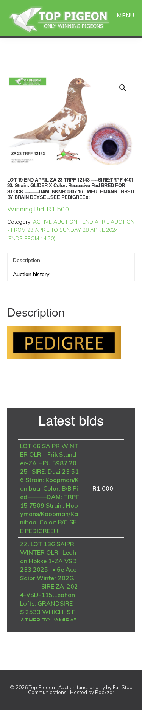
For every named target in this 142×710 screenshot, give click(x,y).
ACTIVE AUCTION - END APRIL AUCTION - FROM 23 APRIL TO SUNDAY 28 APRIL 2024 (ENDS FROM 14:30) (70, 230)
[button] (123, 88)
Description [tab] (26, 260)
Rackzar (104, 692)
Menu (125, 15)
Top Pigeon (68, 20)
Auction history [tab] (31, 274)
